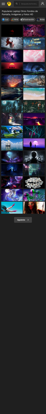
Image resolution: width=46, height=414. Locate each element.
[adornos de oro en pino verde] (34, 106)
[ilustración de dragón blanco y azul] (12, 195)
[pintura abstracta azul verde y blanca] (12, 94)
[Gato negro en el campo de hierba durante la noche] (12, 56)
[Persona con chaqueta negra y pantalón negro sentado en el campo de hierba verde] (12, 132)
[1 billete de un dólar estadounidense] (34, 182)
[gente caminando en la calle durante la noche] (34, 170)
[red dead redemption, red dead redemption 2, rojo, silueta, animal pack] (12, 69)
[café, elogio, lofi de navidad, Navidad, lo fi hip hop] (34, 43)
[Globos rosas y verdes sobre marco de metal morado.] (34, 195)
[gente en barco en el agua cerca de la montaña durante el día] (34, 81)
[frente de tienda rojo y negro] (12, 119)
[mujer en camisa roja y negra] (34, 208)
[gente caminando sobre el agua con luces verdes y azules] (12, 157)
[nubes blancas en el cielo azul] (34, 56)
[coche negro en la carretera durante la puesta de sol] (34, 119)
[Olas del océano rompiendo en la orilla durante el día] (34, 94)
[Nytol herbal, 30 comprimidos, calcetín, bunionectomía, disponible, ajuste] (12, 208)
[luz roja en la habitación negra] (34, 132)
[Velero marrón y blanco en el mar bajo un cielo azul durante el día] (12, 144)
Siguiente (21, 220)
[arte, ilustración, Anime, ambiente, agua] (12, 81)
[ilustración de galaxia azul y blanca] (12, 170)
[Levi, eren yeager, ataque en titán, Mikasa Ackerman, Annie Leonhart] (12, 43)
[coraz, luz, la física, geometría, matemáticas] (12, 31)
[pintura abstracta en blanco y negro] (34, 157)
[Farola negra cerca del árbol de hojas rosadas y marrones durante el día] (34, 31)
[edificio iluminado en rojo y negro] (12, 182)
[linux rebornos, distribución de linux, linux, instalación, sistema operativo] (12, 106)
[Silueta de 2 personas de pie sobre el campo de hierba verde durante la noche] (34, 69)
